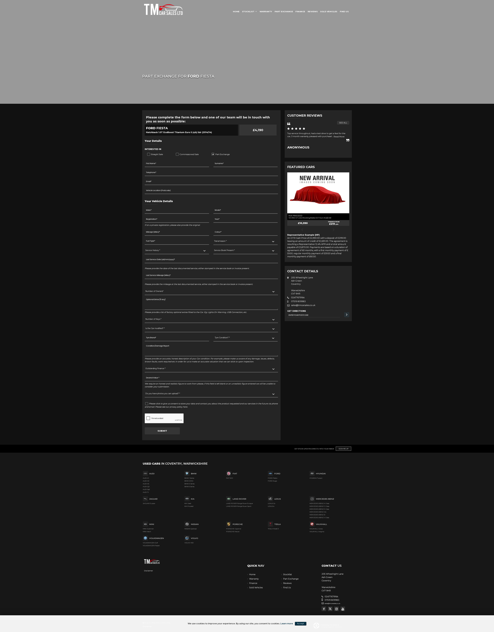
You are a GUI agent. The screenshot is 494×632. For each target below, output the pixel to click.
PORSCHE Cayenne (233, 529)
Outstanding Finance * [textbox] (155, 368)
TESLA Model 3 (273, 529)
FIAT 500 (229, 478)
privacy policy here (178, 407)
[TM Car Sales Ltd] (163, 9)
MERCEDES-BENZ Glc (318, 512)
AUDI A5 (146, 484)
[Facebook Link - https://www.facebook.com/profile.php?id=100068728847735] (324, 609)
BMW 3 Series (189, 484)
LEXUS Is (271, 506)
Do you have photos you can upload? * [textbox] (162, 393)
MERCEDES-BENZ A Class (319, 503)
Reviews (313, 11)
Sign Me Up (344, 449)
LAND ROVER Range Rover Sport (238, 506)
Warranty (266, 11)
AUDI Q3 (146, 486)
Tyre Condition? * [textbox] (222, 337)
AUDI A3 (146, 481)
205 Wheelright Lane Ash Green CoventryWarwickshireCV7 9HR (302, 285)
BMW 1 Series (189, 478)
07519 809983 (298, 301)
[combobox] (245, 241)
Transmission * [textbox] (220, 241)
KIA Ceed (187, 503)
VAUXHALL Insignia (317, 531)
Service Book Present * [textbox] (224, 250)
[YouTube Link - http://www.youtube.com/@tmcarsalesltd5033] (343, 609)
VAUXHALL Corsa (316, 529)
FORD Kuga (272, 481)
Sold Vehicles (328, 11)
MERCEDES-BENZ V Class (319, 517)
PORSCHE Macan (233, 531)
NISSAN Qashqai (190, 529)
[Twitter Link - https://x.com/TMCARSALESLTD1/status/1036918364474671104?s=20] (330, 609)
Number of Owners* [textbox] (154, 291)
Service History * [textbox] (152, 250)
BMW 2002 (188, 481)
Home (236, 11)
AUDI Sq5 (146, 489)
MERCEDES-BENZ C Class (319, 506)
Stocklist (248, 11)
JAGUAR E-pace (149, 503)
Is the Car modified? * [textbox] (155, 328)
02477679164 (298, 297)
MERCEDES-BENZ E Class (319, 509)
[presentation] (302, 230)
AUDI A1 (146, 478)
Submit (162, 431)
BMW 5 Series (189, 486)
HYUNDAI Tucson (316, 478)
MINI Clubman (148, 529)
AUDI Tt (146, 492)
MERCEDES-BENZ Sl (317, 515)
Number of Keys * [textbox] (153, 319)
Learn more (286, 623)
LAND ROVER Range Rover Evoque (239, 503)
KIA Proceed (188, 506)
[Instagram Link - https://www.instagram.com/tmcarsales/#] (336, 609)
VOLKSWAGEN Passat (151, 546)
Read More (339, 136)
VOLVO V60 (189, 543)
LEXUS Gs (271, 503)
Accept (300, 623)
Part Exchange (284, 11)
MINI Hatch (147, 531)
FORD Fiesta (272, 478)
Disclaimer (148, 571)
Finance (300, 11)
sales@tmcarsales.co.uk (303, 305)
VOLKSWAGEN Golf (150, 543)
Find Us (344, 11)
